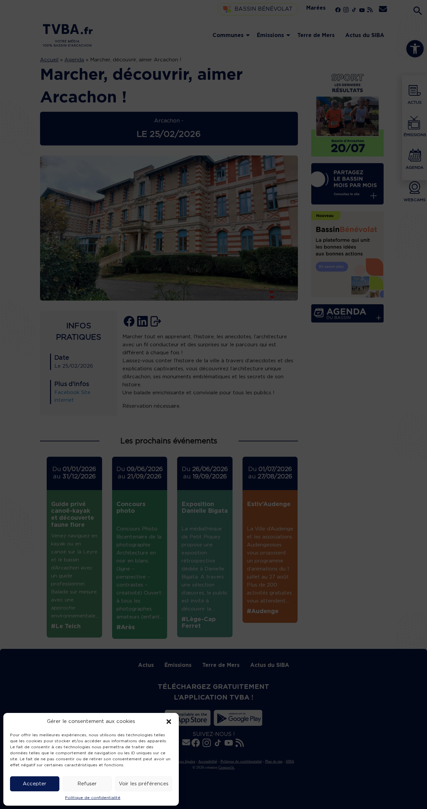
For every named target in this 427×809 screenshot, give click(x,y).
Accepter (34, 783)
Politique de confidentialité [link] (92, 798)
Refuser (87, 783)
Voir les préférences (143, 783)
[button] (168, 721)
